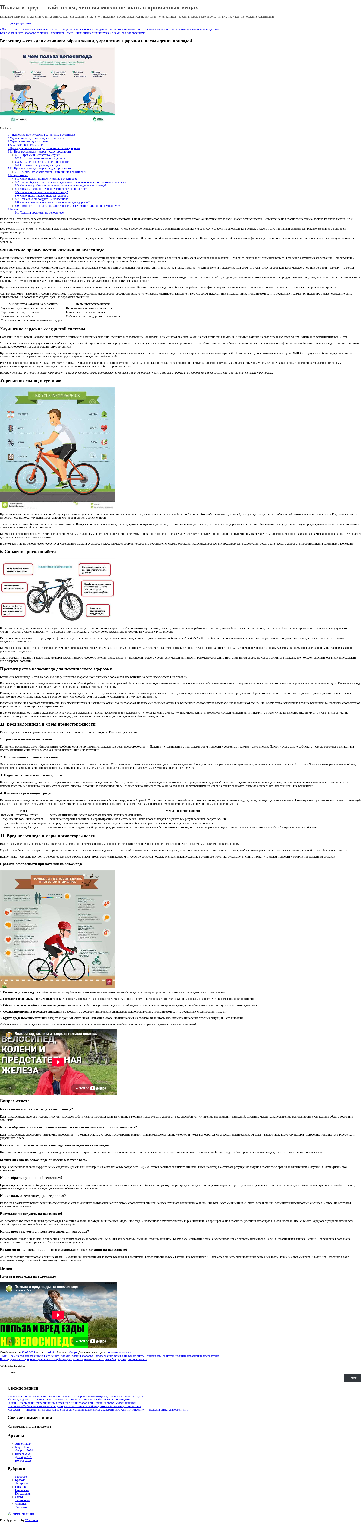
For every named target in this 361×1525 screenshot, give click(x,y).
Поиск (12, 1372)
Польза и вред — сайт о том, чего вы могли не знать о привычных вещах (99, 7)
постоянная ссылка (119, 1352)
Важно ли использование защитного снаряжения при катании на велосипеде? (67, 205)
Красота (20, 1480)
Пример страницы (19, 23)
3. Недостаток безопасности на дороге (42, 161)
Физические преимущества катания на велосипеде (41, 134)
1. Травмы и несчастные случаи (37, 155)
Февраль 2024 (24, 1450)
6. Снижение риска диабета (26, 144)
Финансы (21, 1503)
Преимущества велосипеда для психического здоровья (44, 148)
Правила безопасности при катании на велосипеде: (50, 171)
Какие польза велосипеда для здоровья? (43, 195)
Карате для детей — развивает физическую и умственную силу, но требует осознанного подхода (70, 1399)
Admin (51, 1352)
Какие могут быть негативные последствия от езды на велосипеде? (60, 185)
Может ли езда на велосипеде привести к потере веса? (52, 188)
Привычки (22, 1490)
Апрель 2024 (23, 1443)
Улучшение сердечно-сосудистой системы (36, 138)
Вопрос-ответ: (18, 175)
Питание (20, 1486)
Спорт (73, 1352)
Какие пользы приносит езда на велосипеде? (46, 178)
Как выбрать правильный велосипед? (41, 192)
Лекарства (21, 1483)
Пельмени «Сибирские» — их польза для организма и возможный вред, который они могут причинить (74, 1406)
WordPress (31, 1520)
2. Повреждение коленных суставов (40, 158)
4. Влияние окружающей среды (37, 165)
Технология (22, 1500)
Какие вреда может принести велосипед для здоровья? (52, 202)
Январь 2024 (23, 1453)
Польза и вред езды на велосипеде (39, 212)
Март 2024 (22, 1447)
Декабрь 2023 (23, 1457)
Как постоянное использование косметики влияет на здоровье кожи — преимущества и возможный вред (75, 1396)
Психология (22, 1493)
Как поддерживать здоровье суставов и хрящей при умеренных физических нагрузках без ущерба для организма (73, 32)
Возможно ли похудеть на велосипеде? (42, 199)
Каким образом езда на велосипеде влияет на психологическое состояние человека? (71, 182)
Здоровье (21, 1476)
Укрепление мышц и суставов (28, 141)
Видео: (13, 209)
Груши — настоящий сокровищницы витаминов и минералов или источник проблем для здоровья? (72, 1402)
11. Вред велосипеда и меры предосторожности (39, 151)
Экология (21, 1507)
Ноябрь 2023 (23, 1460)
